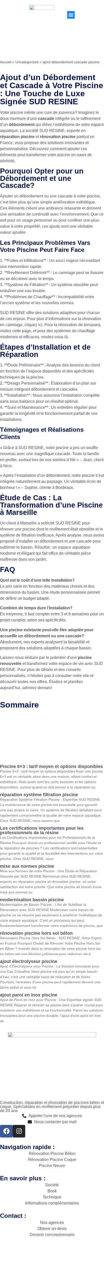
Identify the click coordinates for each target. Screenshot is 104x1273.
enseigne (57, 1259)
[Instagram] (19, 1131)
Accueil (5, 62)
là (66, 337)
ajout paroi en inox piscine (28, 994)
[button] (71, 15)
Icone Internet (84, 1253)
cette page (21, 331)
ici (40, 325)
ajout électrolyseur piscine (28, 961)
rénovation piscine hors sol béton (36, 933)
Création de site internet (22, 1259)
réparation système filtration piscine (39, 794)
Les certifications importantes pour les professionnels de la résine (42, 830)
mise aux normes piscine (27, 866)
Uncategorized (27, 62)
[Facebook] (6, 1131)
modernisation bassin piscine (32, 899)
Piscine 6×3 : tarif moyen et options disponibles (51, 766)
